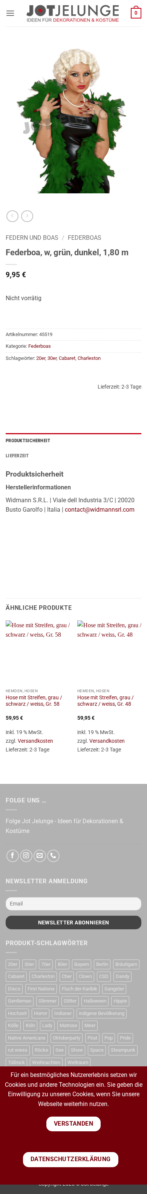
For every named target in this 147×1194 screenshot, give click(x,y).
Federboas (84, 237)
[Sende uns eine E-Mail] (40, 856)
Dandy (122, 976)
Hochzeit (17, 1013)
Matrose (68, 1025)
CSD (104, 976)
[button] (10, 13)
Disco (14, 989)
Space (97, 1050)
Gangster (114, 989)
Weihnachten (46, 1062)
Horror (40, 1013)
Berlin (102, 964)
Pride (125, 1038)
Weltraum (77, 1062)
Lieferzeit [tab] (17, 455)
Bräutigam (126, 964)
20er (40, 358)
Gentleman (19, 1001)
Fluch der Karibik (79, 989)
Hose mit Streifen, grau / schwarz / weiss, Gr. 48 (105, 700)
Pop (108, 1038)
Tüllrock (16, 1062)
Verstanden (73, 1123)
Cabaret (67, 358)
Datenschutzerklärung (71, 1159)
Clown (85, 976)
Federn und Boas (32, 237)
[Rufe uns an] (53, 856)
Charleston (89, 358)
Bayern (81, 964)
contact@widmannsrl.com (100, 509)
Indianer (63, 1013)
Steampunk (123, 1050)
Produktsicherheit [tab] (28, 440)
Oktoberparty (66, 1038)
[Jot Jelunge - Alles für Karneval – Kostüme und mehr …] (72, 13)
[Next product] (12, 216)
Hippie (120, 1001)
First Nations (41, 989)
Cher (67, 976)
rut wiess (18, 1050)
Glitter (70, 1001)
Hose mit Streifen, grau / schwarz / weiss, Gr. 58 (34, 700)
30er (52, 358)
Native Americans (27, 1038)
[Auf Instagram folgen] (26, 856)
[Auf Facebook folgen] (12, 856)
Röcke (41, 1050)
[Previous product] (27, 216)
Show (77, 1050)
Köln (30, 1025)
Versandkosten (35, 741)
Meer (89, 1025)
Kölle (13, 1025)
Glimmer (47, 1001)
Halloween (95, 1001)
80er (62, 964)
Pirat (92, 1038)
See (59, 1050)
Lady (47, 1025)
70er (46, 964)
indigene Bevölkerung (101, 1013)
